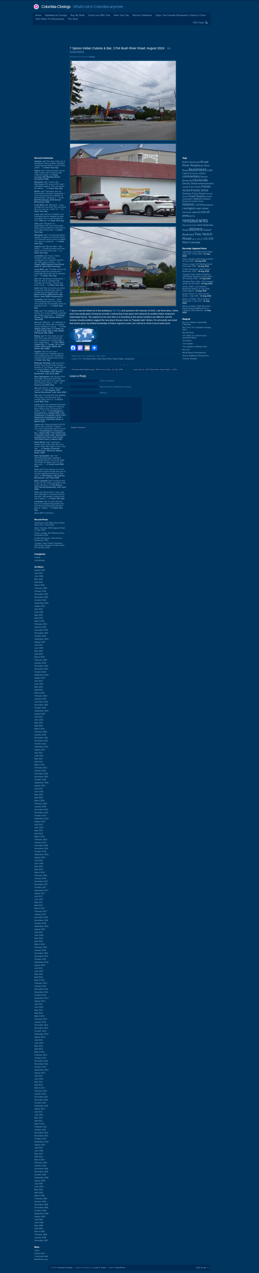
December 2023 (41, 666)
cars (209, 170)
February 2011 (40, 1127)
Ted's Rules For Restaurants (49, 19)
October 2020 (40, 780)
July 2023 (38, 681)
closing (37, 557)
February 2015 (40, 983)
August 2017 (39, 893)
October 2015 (40, 959)
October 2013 (40, 1031)
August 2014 (39, 1001)
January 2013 (40, 1058)
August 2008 (39, 1216)
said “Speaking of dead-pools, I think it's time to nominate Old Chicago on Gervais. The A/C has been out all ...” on (49, 282)
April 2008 (38, 1228)
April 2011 (38, 1121)
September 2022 (41, 711)
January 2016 (40, 950)
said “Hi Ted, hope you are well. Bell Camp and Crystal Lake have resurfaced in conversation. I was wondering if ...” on (49, 342)
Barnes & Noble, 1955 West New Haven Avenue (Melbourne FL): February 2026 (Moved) (196, 308)
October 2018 (40, 851)
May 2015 (38, 974)
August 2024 (39, 642)
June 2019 (38, 827)
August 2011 (39, 1109)
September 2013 (41, 1034)
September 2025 (41, 603)
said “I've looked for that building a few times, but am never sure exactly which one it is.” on (49, 398)
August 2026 (39, 570)
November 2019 (41, 812)
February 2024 (40, 660)
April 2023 (38, 690)
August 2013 (39, 1037)
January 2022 (40, 735)
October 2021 (40, 744)
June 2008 (38, 1222)
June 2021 (38, 756)
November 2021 (41, 741)
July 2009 (38, 1184)
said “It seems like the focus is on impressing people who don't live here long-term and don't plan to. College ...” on (49, 505)
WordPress (120, 1267)
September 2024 (41, 639)
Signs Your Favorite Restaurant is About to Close (181, 15)
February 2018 (40, 875)
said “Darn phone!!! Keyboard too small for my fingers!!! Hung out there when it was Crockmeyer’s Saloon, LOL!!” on (50, 412)
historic (188, 204)
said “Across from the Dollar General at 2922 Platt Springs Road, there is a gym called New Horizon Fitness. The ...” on (49, 380)
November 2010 (41, 1136)
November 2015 (41, 956)
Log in (36, 1250)
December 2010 (41, 1133)
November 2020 (41, 777)
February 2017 (40, 911)
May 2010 (38, 1154)
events (185, 187)
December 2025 (41, 594)
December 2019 (41, 809)
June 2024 (38, 648)
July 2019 (38, 824)
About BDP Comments (44, 513)
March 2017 (39, 908)
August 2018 (39, 857)
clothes (202, 173)
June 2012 (38, 1079)
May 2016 (38, 938)
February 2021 (40, 768)
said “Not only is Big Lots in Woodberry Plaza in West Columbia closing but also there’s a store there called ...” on (49, 164)
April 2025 (38, 618)
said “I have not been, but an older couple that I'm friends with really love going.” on (49, 175)
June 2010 (38, 1151)
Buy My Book (78, 15)
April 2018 (38, 869)
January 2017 (40, 914)
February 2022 (40, 732)
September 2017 (41, 890)
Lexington (188, 208)
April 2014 (38, 1013)
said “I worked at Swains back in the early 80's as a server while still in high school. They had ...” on (50, 447)
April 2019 (38, 833)
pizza (192, 216)
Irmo (202, 204)
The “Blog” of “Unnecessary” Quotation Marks (194, 336)
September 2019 (41, 818)
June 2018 (38, 863)
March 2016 (39, 944)
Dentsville (200, 180)
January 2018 (40, 878)
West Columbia (191, 242)
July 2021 (38, 753)
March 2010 (39, 1160)
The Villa (116, 310)
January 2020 (40, 806)
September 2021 (41, 747)
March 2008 (39, 1231)
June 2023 (38, 684)
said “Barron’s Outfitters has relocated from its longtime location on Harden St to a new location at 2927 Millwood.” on (49, 217)
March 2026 (39, 585)
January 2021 (40, 771)
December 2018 (41, 845)
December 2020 (41, 774)
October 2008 (40, 1210)
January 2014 (40, 1022)
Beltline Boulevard (191, 162)
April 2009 (38, 1193)
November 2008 (41, 1207)
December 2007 (41, 1240)
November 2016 (41, 920)
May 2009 (38, 1190)
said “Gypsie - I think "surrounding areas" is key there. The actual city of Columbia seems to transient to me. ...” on (50, 303)
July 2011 (38, 1112)
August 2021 (39, 750)
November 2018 (41, 848)
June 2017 (38, 899)
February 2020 (40, 803)
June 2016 (38, 935)
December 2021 (41, 738)
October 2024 (40, 636)
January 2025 (40, 627)
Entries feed (39, 1253)
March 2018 (39, 872)
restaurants (129, 359)
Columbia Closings (55, 6)
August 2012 (39, 1073)
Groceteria (187, 341)
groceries (208, 196)
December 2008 (41, 1204)
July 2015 (38, 968)
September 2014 (41, 998)
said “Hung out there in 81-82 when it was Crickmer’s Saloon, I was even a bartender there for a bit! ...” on (50, 431)
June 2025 (38, 612)
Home (38, 15)
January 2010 (40, 1166)
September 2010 (41, 1142)
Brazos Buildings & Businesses (195, 356)
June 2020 (38, 792)
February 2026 (40, 588)
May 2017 (38, 902)
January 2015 (40, 986)
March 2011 (39, 1124)
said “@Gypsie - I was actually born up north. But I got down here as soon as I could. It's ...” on (50, 208)
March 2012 (39, 1088)
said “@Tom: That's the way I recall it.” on (50, 390)
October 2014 (40, 995)
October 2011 (40, 1103)
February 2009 (40, 1198)
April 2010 (38, 1157)
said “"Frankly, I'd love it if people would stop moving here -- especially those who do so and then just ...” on (50, 272)
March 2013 (39, 1052)
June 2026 (38, 576)
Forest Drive (199, 190)
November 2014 (41, 992)
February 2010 (40, 1163)
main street (202, 208)
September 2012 (41, 1070)
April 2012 (38, 1085)
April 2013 (38, 1049)
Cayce (185, 173)
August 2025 (39, 606)
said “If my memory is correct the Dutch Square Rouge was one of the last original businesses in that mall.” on (49, 473)
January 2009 (40, 1201)
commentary (39, 560)
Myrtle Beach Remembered (194, 353)
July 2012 (38, 1076)
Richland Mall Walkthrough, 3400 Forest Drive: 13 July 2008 (97, 369)
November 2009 (41, 1172)
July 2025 (38, 609)
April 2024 (38, 654)
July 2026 (38, 573)
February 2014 (40, 1019)
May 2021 (38, 759)
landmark (209, 205)
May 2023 (38, 687)
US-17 (200, 239)
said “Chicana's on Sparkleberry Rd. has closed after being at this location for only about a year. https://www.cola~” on (49, 227)
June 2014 (38, 1007)
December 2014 (41, 989)
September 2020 (41, 783)
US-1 (194, 239)
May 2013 (38, 1046)
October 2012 (40, 1067)
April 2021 (38, 762)
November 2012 (41, 1064)
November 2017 (41, 884)
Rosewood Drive (189, 225)
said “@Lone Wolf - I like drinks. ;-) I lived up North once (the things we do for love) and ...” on (49, 249)
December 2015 (41, 953)
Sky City (186, 350)
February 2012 (40, 1091)
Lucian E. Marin (99, 1267)
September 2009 (41, 1178)
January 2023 (40, 699)
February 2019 (40, 839)
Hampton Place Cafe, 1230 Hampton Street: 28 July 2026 (198, 282)
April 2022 (38, 726)
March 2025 (39, 621)
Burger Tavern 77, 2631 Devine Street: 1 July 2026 (195, 295)
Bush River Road (110, 359)
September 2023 (41, 675)
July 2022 (38, 717)
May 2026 (38, 579)
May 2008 (38, 1225)
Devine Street (190, 183)
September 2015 (41, 962)
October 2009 (40, 1175)
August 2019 (39, 821)
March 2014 (39, 1016)
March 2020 (39, 800)
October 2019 (40, 815)
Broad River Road (195, 163)
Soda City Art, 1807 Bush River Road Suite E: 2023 (155, 369)
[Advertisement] (129, 35)
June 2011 (38, 1115)
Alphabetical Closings (56, 15)
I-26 (197, 205)
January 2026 (40, 591)
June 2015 (38, 971)
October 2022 (40, 708)
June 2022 (38, 720)
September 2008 (41, 1213)
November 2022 (41, 705)
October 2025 (40, 600)
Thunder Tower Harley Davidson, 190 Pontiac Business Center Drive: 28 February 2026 (49, 545)
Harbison (197, 199)
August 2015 (39, 965)
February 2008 (40, 1234)
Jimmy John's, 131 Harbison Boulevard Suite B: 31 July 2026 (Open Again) (195, 289)
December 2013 (41, 1025)
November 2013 (41, 1028)
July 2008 (38, 1219)
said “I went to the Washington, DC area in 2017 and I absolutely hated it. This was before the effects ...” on (49, 185)
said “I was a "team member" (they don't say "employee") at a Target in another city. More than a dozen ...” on (49, 261)
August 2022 (39, 714)
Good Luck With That (99, 15)
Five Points (195, 187)
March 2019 (39, 836)
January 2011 (40, 1130)
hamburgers (187, 199)
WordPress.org (40, 1259)
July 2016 (38, 932)
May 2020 (38, 795)
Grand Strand (196, 196)
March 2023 (39, 693)
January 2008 (40, 1237)
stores (195, 229)
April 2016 (38, 941)
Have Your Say (121, 15)
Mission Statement (142, 15)
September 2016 (41, 926)
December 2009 (41, 1169)
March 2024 (39, 657)
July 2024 (38, 645)
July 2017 (38, 896)
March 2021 (39, 765)
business (198, 169)
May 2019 (38, 830)
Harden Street (198, 201)
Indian (120, 359)
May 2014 (38, 1010)
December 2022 (41, 702)
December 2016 (41, 917)
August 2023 (39, 678)
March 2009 (39, 1195)
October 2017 (40, 887)
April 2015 (38, 977)
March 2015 (39, 980)
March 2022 (39, 729)
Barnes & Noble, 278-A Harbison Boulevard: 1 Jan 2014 (196, 300)
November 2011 (41, 1100)
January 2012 (40, 1094)
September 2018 (41, 854)
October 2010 (40, 1139)
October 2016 (40, 923)
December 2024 (41, 630)
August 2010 (39, 1145)
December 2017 (41, 881)
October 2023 (40, 672)
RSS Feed (198, 22)
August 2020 (39, 786)
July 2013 (38, 1040)
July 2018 (38, 860)
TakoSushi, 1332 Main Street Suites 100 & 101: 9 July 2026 (49, 524)
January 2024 (40, 663)
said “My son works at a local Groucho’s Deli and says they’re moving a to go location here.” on (49, 292)
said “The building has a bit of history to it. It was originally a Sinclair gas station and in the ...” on (50, 315)
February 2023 (40, 696)
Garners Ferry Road (193, 193)
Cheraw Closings (189, 359)
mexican (186, 212)
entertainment (206, 183)
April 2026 (38, 582)
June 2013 (38, 1043)
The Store (73, 19)
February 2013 (40, 1055)
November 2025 (41, 597)
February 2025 (40, 624)
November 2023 (41, 669)
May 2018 (38, 866)
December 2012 (41, 1061)
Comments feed (41, 1256)
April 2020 (38, 798)
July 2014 (38, 1004)
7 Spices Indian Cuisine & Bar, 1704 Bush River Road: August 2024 (117, 48)
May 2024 (38, 651)
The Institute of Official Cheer (194, 347)
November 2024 (41, 633)
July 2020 (38, 789)
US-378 (208, 238)
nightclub (196, 212)
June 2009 (38, 1187)
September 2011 (41, 1106)
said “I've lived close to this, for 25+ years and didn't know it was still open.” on (50, 485)
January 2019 (40, 842)
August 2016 (39, 929)
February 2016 (40, 947)
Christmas (193, 173)
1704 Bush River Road (91, 359)
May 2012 (38, 1082)
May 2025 (38, 615)
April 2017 (38, 905)
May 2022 (38, 723)
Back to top (201, 1267)
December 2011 (41, 1097)
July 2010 (38, 1148)
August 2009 (39, 1181)
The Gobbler (187, 344)
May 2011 (38, 1118)
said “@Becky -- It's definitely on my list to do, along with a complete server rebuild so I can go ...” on (50, 327)
